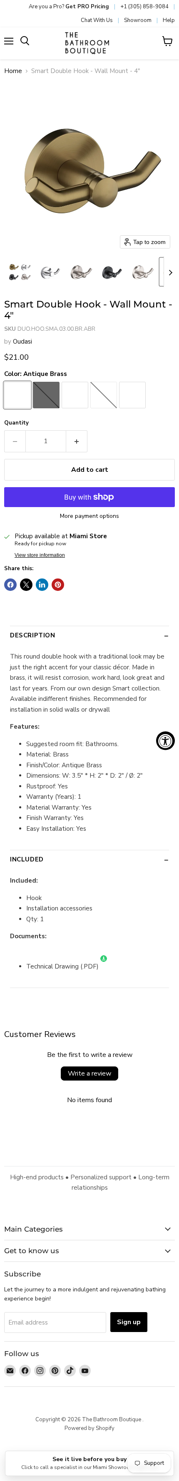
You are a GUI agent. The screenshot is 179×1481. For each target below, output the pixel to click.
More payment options (89, 516)
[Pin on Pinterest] (58, 584)
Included (27, 859)
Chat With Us (97, 20)
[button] (19, 272)
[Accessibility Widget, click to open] (165, 740)
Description (32, 635)
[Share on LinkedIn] (42, 584)
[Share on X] (26, 584)
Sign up (129, 1322)
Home (13, 71)
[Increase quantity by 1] (76, 441)
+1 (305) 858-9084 (144, 6)
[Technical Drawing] (103, 966)
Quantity (16, 423)
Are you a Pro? (69, 6)
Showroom (138, 20)
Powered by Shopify (89, 1428)
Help (169, 20)
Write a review (89, 1073)
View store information (40, 555)
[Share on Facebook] (10, 584)
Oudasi (22, 341)
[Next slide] (170, 271)
